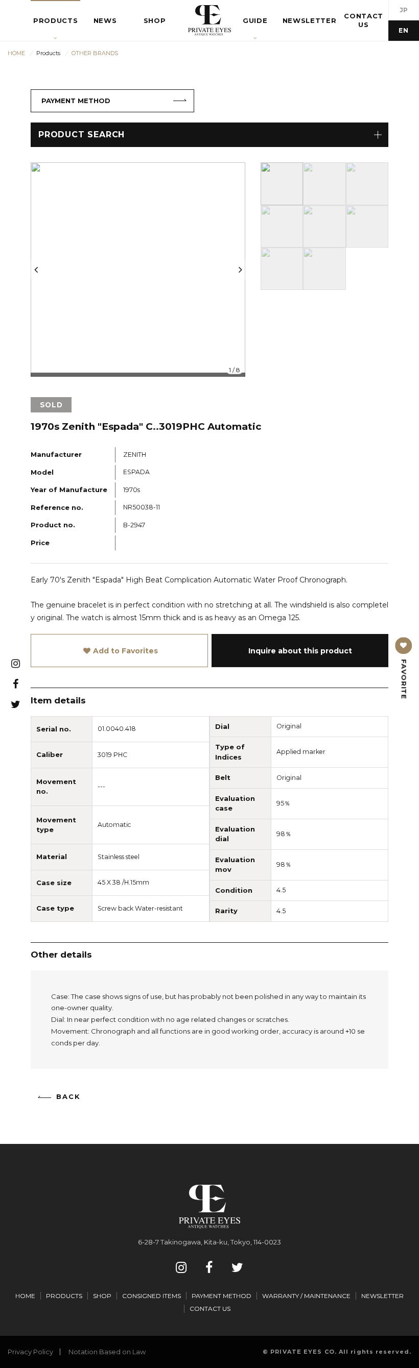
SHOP (102, 1296)
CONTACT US (210, 1308)
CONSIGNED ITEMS (151, 1296)
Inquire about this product (300, 650)
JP (404, 10)
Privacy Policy (30, 1352)
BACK (68, 1096)
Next (240, 269)
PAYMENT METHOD (75, 100)
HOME (25, 1296)
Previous (36, 269)
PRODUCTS (64, 1296)
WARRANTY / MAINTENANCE (306, 1296)
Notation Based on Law (107, 1352)
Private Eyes (209, 20)
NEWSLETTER (382, 1296)
